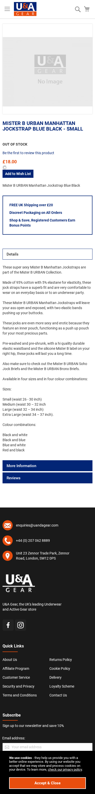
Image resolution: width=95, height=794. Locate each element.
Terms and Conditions (20, 695)
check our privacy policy (65, 769)
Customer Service (16, 677)
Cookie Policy (59, 668)
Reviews (14, 478)
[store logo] (25, 9)
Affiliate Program (16, 668)
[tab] (47, 254)
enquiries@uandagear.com (37, 525)
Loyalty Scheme (61, 686)
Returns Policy (60, 660)
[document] (47, 772)
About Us (10, 660)
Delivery (55, 677)
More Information (21, 466)
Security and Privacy (18, 686)
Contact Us (58, 695)
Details (12, 254)
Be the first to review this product (28, 153)
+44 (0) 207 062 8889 (33, 540)
